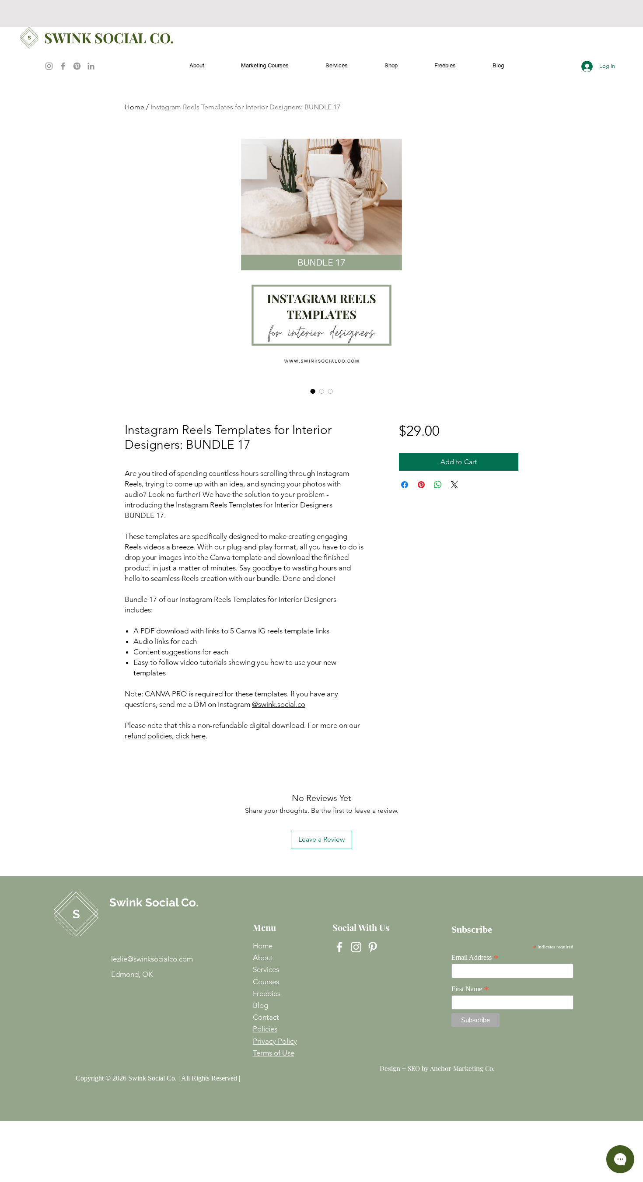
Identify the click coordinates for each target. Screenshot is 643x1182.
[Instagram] (49, 66)
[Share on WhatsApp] (438, 484)
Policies (265, 1029)
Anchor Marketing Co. (462, 1068)
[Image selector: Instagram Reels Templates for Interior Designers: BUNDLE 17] (312, 391)
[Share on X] (454, 484)
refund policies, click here (165, 735)
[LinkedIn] (91, 66)
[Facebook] (63, 66)
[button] (445, 61)
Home (134, 107)
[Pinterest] (77, 66)
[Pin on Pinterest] (421, 484)
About (263, 957)
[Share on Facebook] (404, 484)
